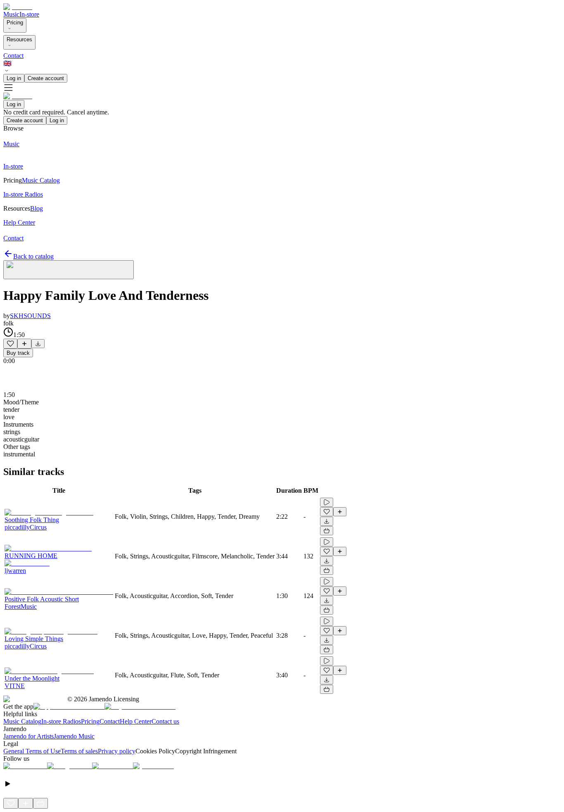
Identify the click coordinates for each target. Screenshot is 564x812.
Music (11, 14)
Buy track (18, 353)
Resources (19, 39)
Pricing (15, 22)
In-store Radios (61, 721)
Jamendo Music (74, 736)
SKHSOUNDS (30, 315)
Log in (14, 78)
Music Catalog (22, 721)
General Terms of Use (32, 751)
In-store (29, 14)
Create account (46, 78)
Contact (13, 55)
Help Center (136, 721)
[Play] (68, 269)
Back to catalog (33, 256)
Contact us (165, 721)
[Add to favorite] (10, 344)
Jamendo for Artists (28, 736)
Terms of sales (79, 751)
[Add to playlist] (24, 344)
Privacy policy (116, 751)
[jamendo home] (17, 6)
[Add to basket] (326, 530)
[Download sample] (38, 343)
